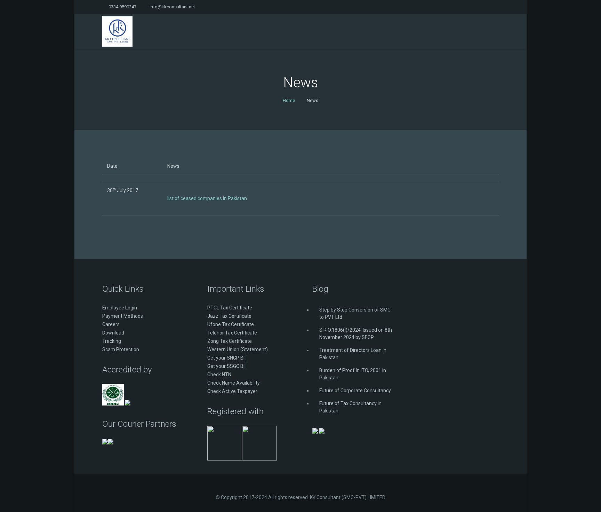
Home (289, 100)
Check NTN (219, 374)
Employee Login (119, 307)
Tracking (111, 341)
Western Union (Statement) (237, 349)
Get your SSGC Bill (227, 366)
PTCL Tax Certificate (229, 307)
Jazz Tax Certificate (229, 316)
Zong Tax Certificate (229, 341)
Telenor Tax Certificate (232, 333)
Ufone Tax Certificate (230, 324)
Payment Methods (122, 316)
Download (113, 333)
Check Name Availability (233, 383)
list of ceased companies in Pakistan (207, 198)
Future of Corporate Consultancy (355, 390)
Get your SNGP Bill (227, 358)
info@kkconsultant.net (172, 6)
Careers (111, 324)
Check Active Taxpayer (232, 391)
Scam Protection (120, 349)
